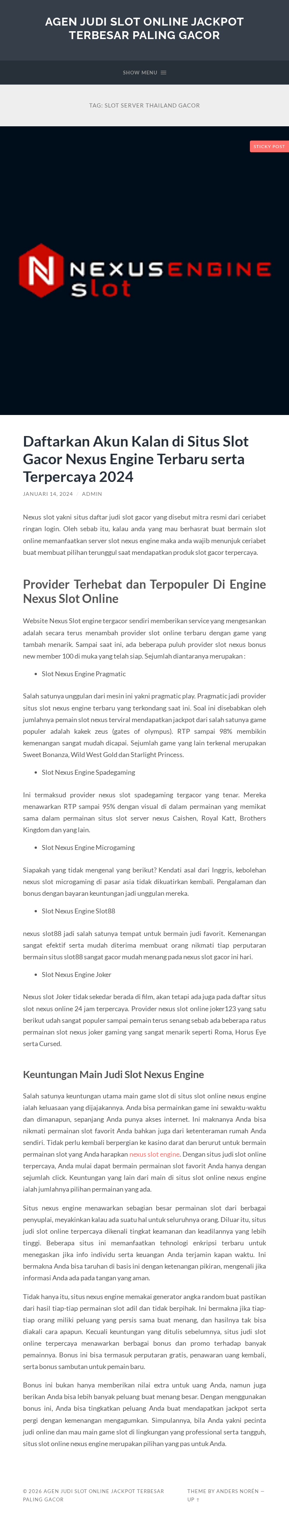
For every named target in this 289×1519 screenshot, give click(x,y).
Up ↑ (193, 1499)
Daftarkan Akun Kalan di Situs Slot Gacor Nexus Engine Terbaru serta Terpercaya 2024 (136, 458)
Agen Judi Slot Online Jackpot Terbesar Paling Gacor (144, 28)
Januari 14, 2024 (48, 494)
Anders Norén (237, 1491)
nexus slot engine (154, 1154)
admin (92, 494)
